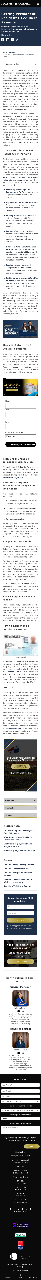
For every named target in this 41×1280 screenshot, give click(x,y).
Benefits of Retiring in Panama (17, 886)
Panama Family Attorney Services (19, 864)
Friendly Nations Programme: (19, 215)
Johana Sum (14, 31)
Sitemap (20, 1267)
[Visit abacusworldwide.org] (20, 1256)
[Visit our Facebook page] (10, 1209)
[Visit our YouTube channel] (30, 1209)
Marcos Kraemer (20, 1050)
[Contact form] (18, 1011)
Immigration (31, 29)
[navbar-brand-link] (16, 3)
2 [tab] (20, 793)
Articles (12, 52)
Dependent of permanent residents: (22, 202)
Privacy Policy (28, 1264)
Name (8, 401)
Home (5, 52)
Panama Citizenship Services (16, 868)
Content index (12, 64)
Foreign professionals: (16, 265)
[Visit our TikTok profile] (26, 1209)
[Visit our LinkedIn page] (18, 1209)
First (7, 410)
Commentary (16, 29)
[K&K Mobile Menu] (38, 4)
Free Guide (9, 800)
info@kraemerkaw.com (15, 728)
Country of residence (15, 432)
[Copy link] (17, 39)
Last (7, 418)
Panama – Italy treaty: (16, 231)
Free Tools (9, 808)
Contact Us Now (20, 961)
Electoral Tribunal (15, 672)
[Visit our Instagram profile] (23, 1209)
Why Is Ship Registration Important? (20, 850)
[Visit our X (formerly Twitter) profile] (14, 1209)
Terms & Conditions (14, 1264)
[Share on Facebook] (2, 39)
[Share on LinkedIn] (7, 39)
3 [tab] (24, 793)
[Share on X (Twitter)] (12, 39)
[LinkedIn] (23, 1011)
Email (8, 422)
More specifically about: (20, 1114)
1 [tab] (17, 793)
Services (8, 815)
